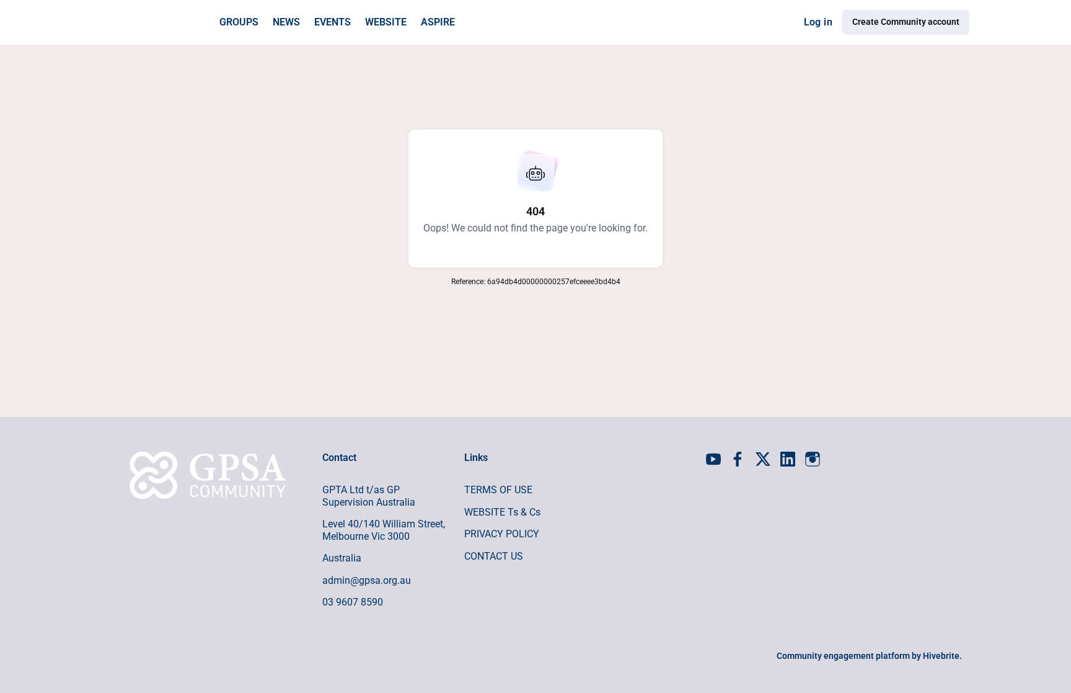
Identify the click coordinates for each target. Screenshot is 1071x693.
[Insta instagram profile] (812, 459)
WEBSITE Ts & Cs (502, 512)
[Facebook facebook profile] (738, 459)
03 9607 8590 (352, 602)
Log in (818, 22)
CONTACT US (493, 556)
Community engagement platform (843, 656)
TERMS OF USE (498, 490)
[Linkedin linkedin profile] (787, 459)
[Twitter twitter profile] (763, 461)
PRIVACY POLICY (501, 534)
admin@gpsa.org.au (366, 580)
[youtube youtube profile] (713, 459)
